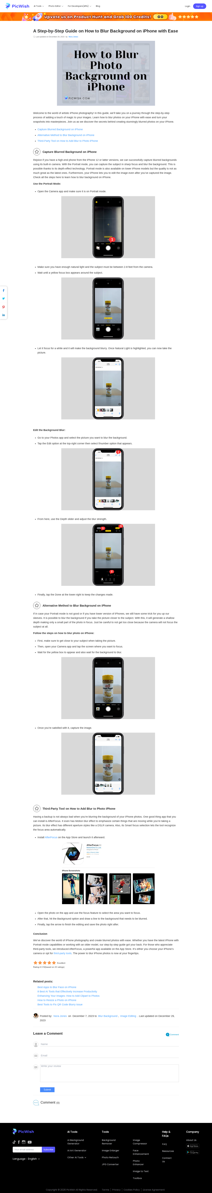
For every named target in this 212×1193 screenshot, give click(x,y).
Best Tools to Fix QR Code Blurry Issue (59, 1004)
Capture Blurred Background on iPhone (60, 129)
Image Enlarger (110, 1150)
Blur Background (107, 1016)
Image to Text (141, 1171)
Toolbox (137, 1178)
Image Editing (128, 1016)
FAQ (164, 1144)
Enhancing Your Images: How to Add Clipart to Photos (68, 995)
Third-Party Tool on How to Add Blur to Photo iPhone (67, 140)
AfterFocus (51, 837)
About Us (191, 1140)
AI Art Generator (76, 1150)
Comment (173, 1034)
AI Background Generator (75, 1141)
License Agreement (154, 1189)
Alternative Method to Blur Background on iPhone (65, 135)
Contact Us (167, 1159)
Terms (105, 1189)
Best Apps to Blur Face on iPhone (56, 987)
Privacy (116, 1189)
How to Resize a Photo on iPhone (56, 1000)
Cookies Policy (132, 1189)
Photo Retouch (110, 1157)
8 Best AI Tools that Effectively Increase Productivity (67, 991)
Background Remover (109, 1141)
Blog (98, 6)
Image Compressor (140, 1141)
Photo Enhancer (138, 1162)
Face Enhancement (141, 1152)
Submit (47, 1089)
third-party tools (63, 953)
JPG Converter (110, 1164)
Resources (168, 1151)
